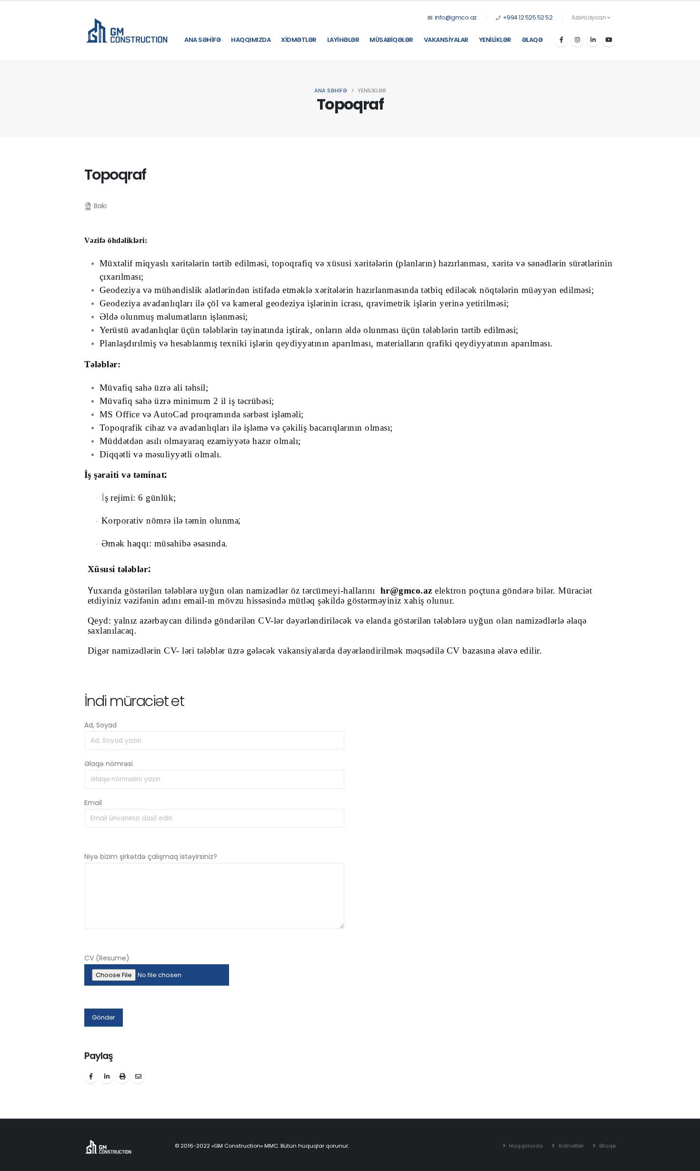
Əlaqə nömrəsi (108, 763)
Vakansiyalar (446, 39)
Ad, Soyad (100, 725)
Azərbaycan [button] (589, 17)
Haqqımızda (250, 39)
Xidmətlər (299, 39)
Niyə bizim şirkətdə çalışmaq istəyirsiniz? (150, 856)
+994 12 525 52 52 (528, 17)
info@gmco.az (456, 17)
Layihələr (343, 39)
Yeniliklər (495, 39)
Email (93, 803)
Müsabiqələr (391, 39)
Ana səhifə (202, 39)
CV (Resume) (107, 958)
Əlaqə (532, 39)
